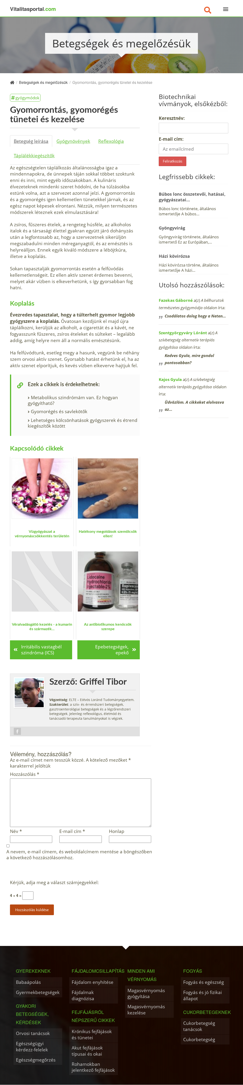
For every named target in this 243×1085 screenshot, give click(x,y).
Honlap (116, 831)
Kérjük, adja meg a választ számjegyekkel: (54, 883)
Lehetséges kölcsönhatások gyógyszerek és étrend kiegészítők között (82, 423)
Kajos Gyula (170, 379)
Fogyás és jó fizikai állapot (202, 995)
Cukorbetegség (199, 1039)
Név (16, 831)
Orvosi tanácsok (33, 1033)
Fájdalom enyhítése (92, 982)
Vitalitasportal (33, 9)
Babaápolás (28, 982)
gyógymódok (27, 97)
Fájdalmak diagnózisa (83, 995)
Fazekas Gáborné (176, 300)
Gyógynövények (73, 141)
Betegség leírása (31, 141)
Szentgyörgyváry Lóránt (183, 332)
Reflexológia (111, 141)
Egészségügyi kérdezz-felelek (32, 1046)
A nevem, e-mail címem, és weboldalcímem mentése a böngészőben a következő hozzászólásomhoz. (79, 855)
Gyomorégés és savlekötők (59, 411)
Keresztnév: (172, 118)
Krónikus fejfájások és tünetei (92, 1034)
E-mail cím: (171, 139)
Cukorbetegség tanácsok (199, 1026)
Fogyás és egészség (203, 982)
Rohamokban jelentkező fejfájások (93, 1067)
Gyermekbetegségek (38, 992)
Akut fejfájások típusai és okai (87, 1050)
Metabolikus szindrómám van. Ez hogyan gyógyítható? (73, 400)
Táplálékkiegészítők (34, 155)
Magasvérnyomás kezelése (146, 1009)
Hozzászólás (24, 774)
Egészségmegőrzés (36, 1060)
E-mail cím (72, 831)
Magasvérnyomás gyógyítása (146, 993)
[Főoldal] (12, 82)
